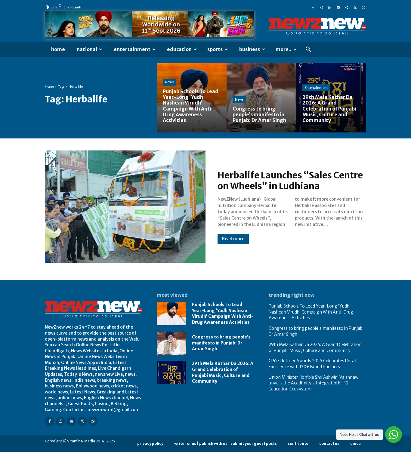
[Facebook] (313, 7)
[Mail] (338, 7)
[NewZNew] (317, 26)
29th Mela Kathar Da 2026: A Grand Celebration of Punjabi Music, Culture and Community (315, 347)
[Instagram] (321, 7)
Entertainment (316, 88)
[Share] (346, 7)
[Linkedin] (329, 7)
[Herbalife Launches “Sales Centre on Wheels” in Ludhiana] (125, 206)
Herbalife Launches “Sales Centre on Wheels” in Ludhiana (290, 180)
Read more (233, 238)
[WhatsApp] (363, 7)
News (169, 82)
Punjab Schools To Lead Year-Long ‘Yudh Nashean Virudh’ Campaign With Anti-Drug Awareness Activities (223, 313)
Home (49, 87)
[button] (308, 49)
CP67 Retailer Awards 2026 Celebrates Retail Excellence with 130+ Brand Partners (312, 363)
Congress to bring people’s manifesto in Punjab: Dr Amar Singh (221, 342)
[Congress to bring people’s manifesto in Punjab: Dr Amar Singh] (261, 97)
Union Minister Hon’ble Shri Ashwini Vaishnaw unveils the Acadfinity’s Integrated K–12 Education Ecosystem (313, 383)
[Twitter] (355, 7)
